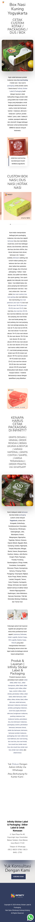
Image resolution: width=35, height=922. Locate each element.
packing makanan (16, 716)
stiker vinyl (17, 683)
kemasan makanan (14, 705)
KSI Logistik (12, 640)
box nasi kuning (22, 80)
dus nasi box (12, 741)
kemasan (11, 241)
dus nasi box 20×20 (20, 311)
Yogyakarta (13, 520)
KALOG (14, 643)
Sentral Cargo (22, 637)
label (22, 699)
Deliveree (23, 634)
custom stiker (17, 691)
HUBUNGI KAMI (18, 876)
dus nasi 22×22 (18, 308)
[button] (32, 2)
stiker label (19, 685)
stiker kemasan (17, 697)
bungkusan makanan (20, 713)
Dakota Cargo (21, 640)
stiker (13, 699)
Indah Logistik (12, 637)
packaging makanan (20, 708)
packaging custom (13, 725)
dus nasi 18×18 (15, 305)
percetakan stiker (17, 694)
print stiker (18, 688)
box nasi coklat (20, 736)
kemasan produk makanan (17, 733)
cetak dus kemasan (14, 730)
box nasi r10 (18, 303)
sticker (17, 699)
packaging (10, 86)
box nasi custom (18, 294)
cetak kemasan (20, 702)
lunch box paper (14, 711)
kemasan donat (21, 727)
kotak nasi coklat (17, 750)
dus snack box (15, 747)
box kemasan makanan (19, 722)
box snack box (13, 744)
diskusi (15, 764)
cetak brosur (17, 753)
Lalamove (16, 634)
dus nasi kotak (22, 741)
